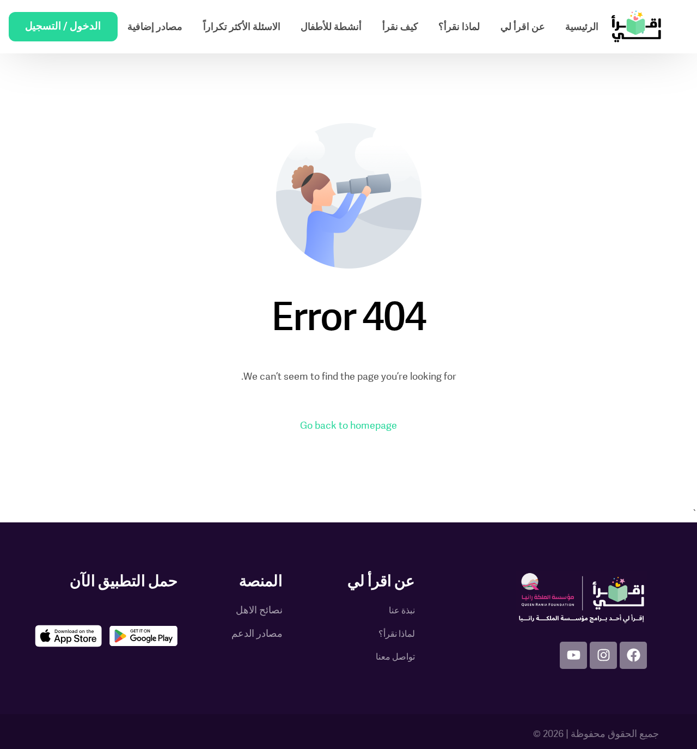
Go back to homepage (348, 426)
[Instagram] (603, 655)
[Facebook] (633, 655)
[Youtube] (573, 655)
